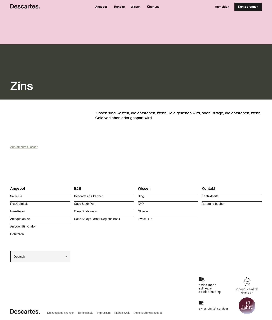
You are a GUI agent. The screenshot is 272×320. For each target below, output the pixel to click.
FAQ (141, 204)
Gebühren (17, 234)
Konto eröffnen (248, 7)
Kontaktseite (210, 196)
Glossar (143, 211)
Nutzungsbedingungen (60, 312)
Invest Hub (145, 219)
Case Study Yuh (84, 204)
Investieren (17, 211)
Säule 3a (16, 196)
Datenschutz (85, 312)
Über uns (153, 7)
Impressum (104, 312)
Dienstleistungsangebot (148, 312)
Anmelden (222, 7)
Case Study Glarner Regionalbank (97, 219)
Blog (141, 196)
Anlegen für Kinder (23, 226)
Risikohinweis (122, 312)
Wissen (135, 7)
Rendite (119, 7)
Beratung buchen (213, 204)
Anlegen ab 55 (20, 219)
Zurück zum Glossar (24, 147)
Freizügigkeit (19, 204)
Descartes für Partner (88, 196)
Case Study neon (85, 211)
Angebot (101, 7)
